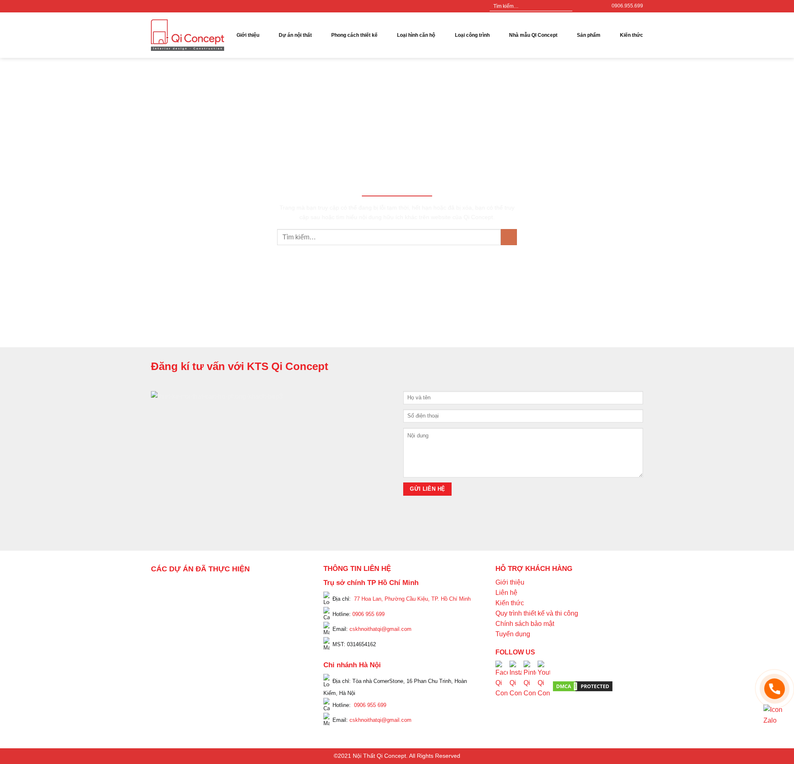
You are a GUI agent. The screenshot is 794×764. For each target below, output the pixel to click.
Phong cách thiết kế (354, 35)
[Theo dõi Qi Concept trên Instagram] (515, 685)
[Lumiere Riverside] (264, 680)
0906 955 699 (368, 614)
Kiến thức (631, 35)
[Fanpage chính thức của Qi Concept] (501, 685)
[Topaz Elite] (234, 589)
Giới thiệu (248, 35)
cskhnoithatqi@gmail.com (380, 629)
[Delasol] (279, 657)
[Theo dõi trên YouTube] (595, 6)
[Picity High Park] (193, 589)
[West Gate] (271, 589)
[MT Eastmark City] (286, 611)
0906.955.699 (627, 6)
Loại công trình (472, 35)
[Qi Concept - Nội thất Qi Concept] (187, 35)
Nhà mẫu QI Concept (533, 35)
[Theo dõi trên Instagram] (588, 6)
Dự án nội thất (295, 35)
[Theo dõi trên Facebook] (580, 6)
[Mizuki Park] (200, 680)
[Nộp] (566, 6)
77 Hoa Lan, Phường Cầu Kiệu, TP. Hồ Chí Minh (412, 599)
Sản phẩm (588, 35)
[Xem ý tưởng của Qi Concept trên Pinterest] (530, 685)
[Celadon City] (163, 600)
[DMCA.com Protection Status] (583, 686)
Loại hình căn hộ (416, 35)
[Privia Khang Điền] (163, 646)
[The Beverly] (163, 623)
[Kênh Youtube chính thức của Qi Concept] (544, 685)
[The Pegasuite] (286, 641)
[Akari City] (171, 668)
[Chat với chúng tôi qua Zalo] (774, 715)
